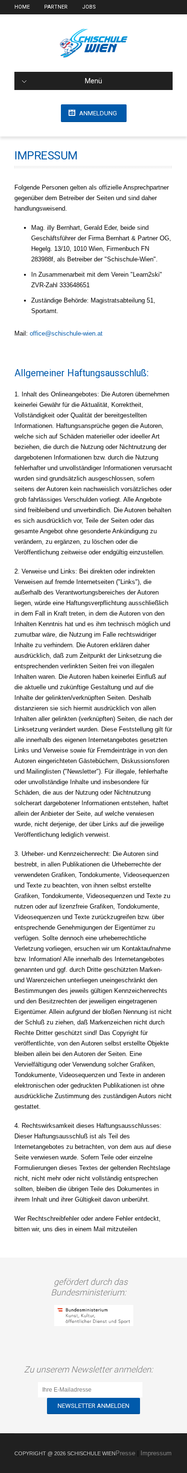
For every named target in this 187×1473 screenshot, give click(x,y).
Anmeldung (98, 113)
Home (22, 7)
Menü (93, 81)
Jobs (89, 7)
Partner (56, 7)
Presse (125, 1453)
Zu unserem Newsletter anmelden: (90, 1369)
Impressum (156, 1453)
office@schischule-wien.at (66, 333)
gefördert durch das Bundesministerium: (90, 1287)
